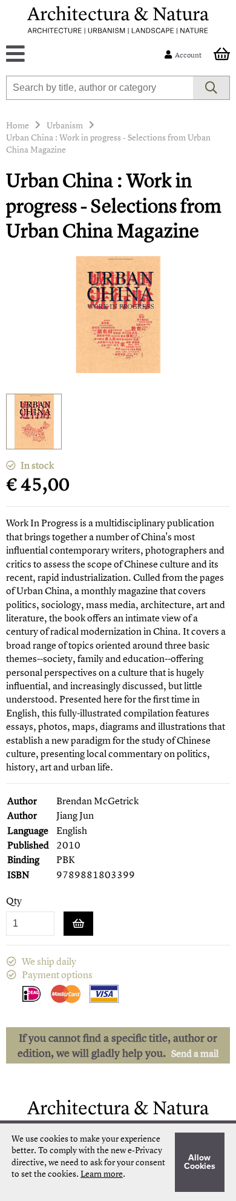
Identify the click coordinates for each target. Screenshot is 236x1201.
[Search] (211, 88)
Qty (14, 901)
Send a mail (194, 1053)
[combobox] (100, 88)
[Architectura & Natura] (118, 20)
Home (17, 125)
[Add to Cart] (78, 924)
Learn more (101, 1173)
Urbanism (65, 125)
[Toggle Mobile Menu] (88, 55)
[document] (118, 1162)
